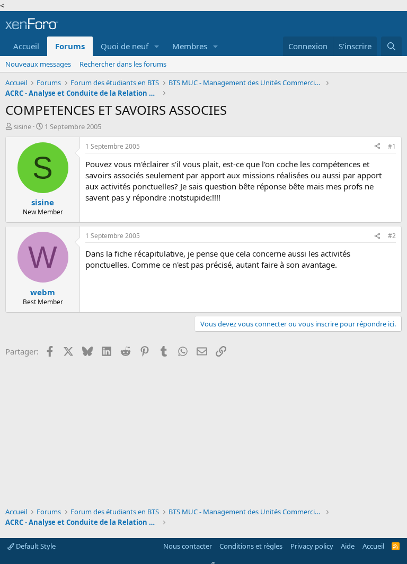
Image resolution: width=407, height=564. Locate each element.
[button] (156, 46)
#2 (392, 235)
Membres (189, 46)
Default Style (35, 546)
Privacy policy (311, 546)
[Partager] (377, 147)
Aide (348, 546)
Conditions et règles (250, 546)
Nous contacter (187, 546)
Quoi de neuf (124, 46)
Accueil (26, 46)
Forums (70, 46)
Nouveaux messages (38, 64)
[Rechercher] (391, 46)
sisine (22, 126)
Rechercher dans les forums (122, 64)
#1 (392, 146)
